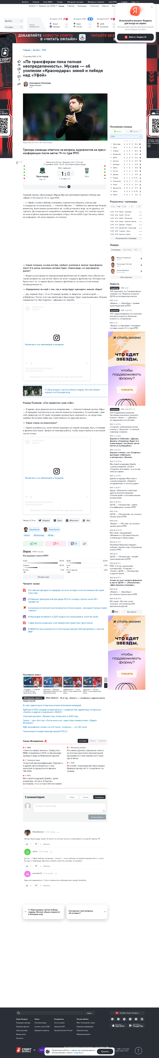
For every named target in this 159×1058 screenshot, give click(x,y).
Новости (105, 6)
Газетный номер (40, 1023)
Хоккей (36, 2)
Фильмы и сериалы (96, 2)
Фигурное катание (75, 2)
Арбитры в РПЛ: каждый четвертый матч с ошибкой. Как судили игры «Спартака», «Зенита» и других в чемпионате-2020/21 (62, 710)
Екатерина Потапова (40, 83)
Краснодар (42, 176)
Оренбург (116, 164)
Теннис (60, 2)
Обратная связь (82, 1030)
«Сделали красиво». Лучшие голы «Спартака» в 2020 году (50, 716)
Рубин (115, 168)
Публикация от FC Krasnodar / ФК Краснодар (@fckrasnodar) (56, 377)
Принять (105, 1051)
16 (26, 776)
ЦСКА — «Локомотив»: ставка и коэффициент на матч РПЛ (123, 505)
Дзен (60, 520)
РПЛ (44, 50)
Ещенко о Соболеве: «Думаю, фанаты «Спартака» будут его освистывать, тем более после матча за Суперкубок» (124, 442)
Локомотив (117, 181)
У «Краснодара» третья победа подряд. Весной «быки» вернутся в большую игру (72, 391)
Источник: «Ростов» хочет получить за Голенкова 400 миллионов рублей (122, 603)
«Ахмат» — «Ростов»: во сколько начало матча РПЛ (125, 524)
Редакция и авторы (23, 1023)
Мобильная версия (83, 1034)
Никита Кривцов (123, 270)
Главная (27, 50)
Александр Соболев (124, 264)
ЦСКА (115, 157)
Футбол (25, 2)
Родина (115, 178)
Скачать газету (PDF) (42, 1027)
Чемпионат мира (33, 760)
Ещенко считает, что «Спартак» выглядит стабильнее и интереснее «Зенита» (125, 454)
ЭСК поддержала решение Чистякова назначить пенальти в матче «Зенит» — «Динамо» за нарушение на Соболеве (124, 416)
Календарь (82, 6)
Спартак (116, 151)
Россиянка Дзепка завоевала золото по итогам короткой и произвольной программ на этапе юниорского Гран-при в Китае (85, 754)
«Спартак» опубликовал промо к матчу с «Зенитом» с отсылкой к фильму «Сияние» (124, 429)
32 (26, 748)
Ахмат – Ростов (124, 215)
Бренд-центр (21, 1034)
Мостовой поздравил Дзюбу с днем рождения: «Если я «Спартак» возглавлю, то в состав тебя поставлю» (42, 781)
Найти (89, 1013)
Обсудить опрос (43, 577)
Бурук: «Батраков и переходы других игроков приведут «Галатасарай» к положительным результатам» (125, 494)
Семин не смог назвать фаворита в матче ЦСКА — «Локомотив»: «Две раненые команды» (126, 582)
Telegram (46, 520)
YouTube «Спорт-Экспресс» (129, 1013)
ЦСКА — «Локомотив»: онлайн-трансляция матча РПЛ (124, 557)
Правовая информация (85, 1027)
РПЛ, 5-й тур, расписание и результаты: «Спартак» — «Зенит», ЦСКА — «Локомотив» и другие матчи (124, 570)
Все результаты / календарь (126, 238)
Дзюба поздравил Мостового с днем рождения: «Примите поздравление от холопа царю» (124, 481)
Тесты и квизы (59, 1023)
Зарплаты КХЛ (59, 1027)
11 (70, 748)
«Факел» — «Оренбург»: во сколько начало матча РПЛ (123, 593)
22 (26, 760)
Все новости (131, 612)
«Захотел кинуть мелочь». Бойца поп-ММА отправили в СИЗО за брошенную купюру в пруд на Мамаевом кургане (42, 753)
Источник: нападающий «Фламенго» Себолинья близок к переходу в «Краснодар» (124, 535)
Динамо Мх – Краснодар (127, 228)
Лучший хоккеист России (63, 1030)
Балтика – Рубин (125, 234)
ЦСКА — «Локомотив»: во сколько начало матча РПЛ (125, 515)
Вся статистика (126, 277)
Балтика (116, 161)
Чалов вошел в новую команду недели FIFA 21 (45, 731)
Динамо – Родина (125, 225)
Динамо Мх (117, 154)
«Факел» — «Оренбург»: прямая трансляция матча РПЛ (124, 304)
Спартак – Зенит (124, 231)
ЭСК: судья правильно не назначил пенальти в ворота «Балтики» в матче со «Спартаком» (126, 316)
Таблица (70, 6)
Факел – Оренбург (125, 212)
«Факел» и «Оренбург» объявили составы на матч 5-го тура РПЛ (125, 326)
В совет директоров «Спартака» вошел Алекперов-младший (52, 705)
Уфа (87, 176)
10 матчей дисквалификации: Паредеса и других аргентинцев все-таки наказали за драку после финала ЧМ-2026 (43, 767)
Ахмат (115, 184)
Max (88, 520)
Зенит (115, 147)
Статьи (61, 6)
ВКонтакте (74, 520)
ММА (29, 748)
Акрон (115, 191)
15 (121, 530)
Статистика (94, 6)
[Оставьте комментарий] (70, 806)
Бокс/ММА (48, 2)
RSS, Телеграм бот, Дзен (86, 1023)
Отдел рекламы (21, 1030)
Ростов (115, 171)
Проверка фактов (22, 1027)
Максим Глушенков (124, 258)
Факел (115, 195)
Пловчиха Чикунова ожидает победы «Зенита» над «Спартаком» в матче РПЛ (126, 547)
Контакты (19, 1038)
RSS (116, 612)
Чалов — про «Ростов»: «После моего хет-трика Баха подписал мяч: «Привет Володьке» (60, 721)
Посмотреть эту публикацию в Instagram (44, 344)
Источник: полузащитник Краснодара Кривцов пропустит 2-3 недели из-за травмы (86, 768)
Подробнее (78, 1052)
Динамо (116, 174)
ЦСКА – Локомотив (125, 218)
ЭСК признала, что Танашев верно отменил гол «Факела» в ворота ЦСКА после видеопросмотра (125, 293)
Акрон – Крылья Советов (127, 221)
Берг (41, 179)
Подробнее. (115, 1053)
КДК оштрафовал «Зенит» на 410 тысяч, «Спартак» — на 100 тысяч (55, 727)
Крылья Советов (117, 188)
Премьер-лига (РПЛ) (47, 6)
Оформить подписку (42, 1030)
